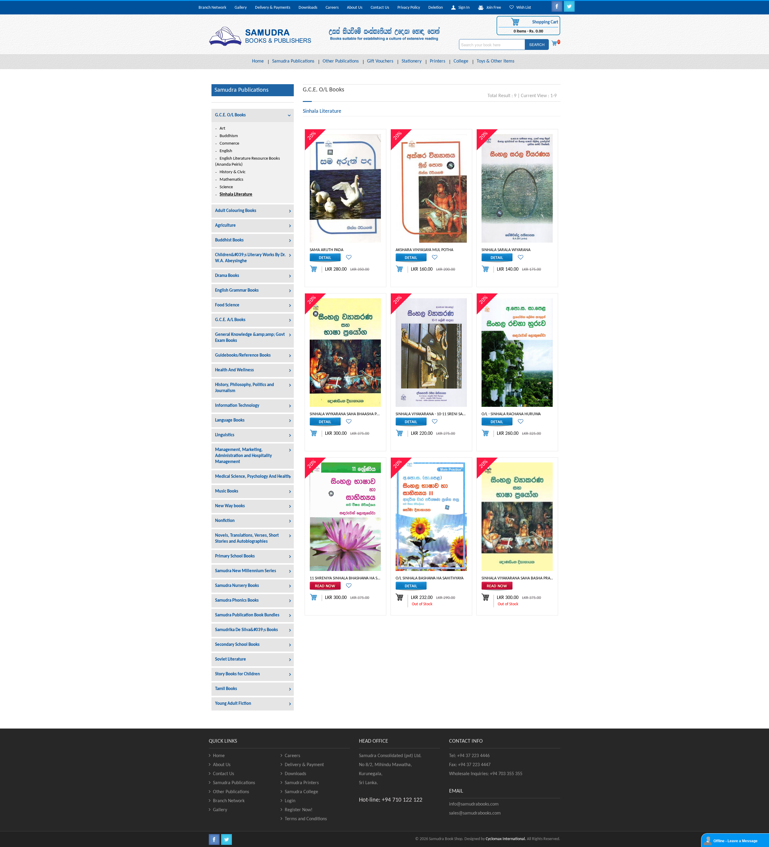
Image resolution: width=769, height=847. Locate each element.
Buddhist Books (229, 240)
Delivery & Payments (272, 7)
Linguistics (224, 435)
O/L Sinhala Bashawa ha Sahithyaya (430, 578)
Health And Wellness (234, 370)
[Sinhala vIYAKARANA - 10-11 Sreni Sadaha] (431, 352)
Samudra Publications (293, 61)
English (226, 151)
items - (528, 31)
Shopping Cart (544, 22)
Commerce (229, 143)
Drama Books (227, 276)
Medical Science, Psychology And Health (252, 476)
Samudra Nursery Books (237, 586)
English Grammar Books (237, 290)
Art (222, 128)
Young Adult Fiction (233, 703)
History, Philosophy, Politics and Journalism (244, 388)
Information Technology (237, 406)
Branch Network (212, 7)
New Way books (230, 506)
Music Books (226, 491)
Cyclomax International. (506, 839)
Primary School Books (235, 556)
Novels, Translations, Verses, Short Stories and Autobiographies (247, 538)
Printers (437, 61)
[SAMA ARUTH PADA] (345, 188)
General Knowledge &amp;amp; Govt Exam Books (250, 338)
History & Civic (232, 172)
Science (226, 187)
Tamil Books (226, 689)
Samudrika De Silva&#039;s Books (246, 630)
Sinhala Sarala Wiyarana (506, 250)
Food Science (227, 305)
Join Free (492, 7)
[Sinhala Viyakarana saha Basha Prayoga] (517, 516)
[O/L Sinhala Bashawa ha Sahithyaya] (431, 516)
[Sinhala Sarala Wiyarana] (517, 188)
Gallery (241, 7)
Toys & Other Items (495, 61)
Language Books (230, 420)
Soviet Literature (230, 659)
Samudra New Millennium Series (245, 571)
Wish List (522, 7)
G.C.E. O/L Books (230, 115)
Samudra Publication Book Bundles (247, 615)
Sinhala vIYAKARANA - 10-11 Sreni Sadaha (431, 414)
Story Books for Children (237, 674)
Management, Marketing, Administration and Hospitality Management (243, 456)
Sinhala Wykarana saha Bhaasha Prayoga (345, 414)
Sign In (463, 7)
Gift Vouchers (380, 61)
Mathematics (231, 179)
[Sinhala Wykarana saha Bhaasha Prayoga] (345, 352)
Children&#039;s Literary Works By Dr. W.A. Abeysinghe (250, 258)
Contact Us (380, 7)
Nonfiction (225, 521)
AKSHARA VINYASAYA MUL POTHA (424, 250)
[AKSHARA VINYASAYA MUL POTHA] (431, 188)
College (461, 61)
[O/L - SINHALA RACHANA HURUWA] (517, 352)
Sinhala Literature (236, 194)
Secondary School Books (237, 645)
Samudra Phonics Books (237, 600)
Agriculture (225, 225)
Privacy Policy (408, 7)
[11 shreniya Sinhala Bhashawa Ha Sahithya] (345, 516)
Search (537, 44)
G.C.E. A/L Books (230, 320)
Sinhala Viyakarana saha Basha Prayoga (517, 578)
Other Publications (341, 61)
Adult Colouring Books (235, 211)
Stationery (411, 61)
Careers (332, 7)
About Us (354, 7)
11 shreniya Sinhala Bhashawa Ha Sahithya (345, 578)
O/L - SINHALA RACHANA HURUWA (511, 414)
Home (258, 61)
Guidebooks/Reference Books (243, 355)
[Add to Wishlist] (346, 258)
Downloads (308, 7)
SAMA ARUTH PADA (326, 250)
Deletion (435, 7)
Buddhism (229, 136)
